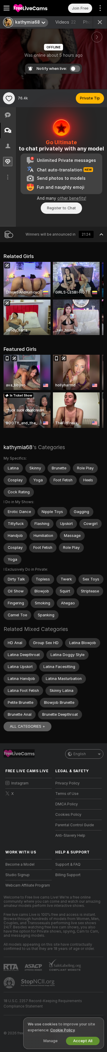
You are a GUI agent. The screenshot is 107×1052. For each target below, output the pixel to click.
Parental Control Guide (74, 825)
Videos (65, 22)
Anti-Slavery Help (70, 835)
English (79, 754)
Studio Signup (17, 875)
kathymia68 (18, 447)
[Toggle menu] (6, 8)
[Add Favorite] (9, 98)
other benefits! (71, 198)
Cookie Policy (62, 1030)
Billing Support (68, 875)
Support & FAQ (68, 864)
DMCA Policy (66, 804)
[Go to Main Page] (33, 8)
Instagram (20, 783)
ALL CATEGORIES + (27, 726)
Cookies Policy (68, 815)
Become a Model (19, 864)
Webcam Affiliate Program (27, 885)
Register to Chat (61, 208)
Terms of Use (66, 794)
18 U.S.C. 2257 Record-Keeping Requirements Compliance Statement (43, 1003)
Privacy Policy (67, 783)
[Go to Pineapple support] (10, 982)
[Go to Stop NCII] (38, 982)
